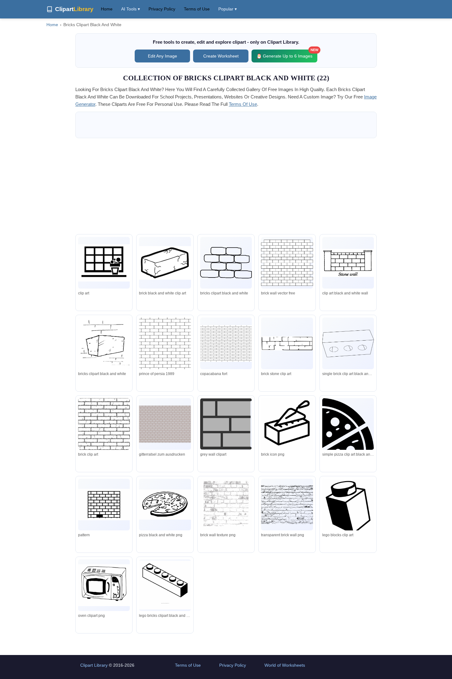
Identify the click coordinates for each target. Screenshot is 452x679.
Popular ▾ (227, 8)
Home (107, 8)
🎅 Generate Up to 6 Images (286, 54)
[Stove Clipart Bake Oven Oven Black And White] (104, 585)
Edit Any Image (162, 56)
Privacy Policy (162, 8)
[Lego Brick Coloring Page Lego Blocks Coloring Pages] (165, 585)
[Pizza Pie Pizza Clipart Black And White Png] (165, 504)
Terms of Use (197, 8)
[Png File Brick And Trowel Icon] (287, 425)
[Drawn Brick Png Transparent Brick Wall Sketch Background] (104, 505)
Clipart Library (94, 665)
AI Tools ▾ (130, 8)
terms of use (243, 104)
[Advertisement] (226, 186)
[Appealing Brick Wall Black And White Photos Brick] (226, 506)
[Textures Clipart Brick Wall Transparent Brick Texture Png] (287, 504)
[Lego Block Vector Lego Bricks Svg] (348, 510)
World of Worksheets (284, 665)
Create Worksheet (221, 56)
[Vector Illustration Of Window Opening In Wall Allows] (104, 263)
